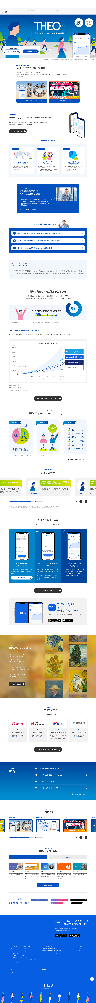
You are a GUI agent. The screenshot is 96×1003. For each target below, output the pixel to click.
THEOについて (14, 946)
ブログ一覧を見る (48, 885)
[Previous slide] (80, 501)
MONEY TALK (24, 962)
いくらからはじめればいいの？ (48, 788)
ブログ (28, 857)
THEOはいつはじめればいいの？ (49, 769)
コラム (22, 953)
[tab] (17, 501)
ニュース (68, 857)
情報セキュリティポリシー (47, 956)
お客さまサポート (14, 962)
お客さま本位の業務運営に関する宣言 (49, 948)
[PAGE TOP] (92, 979)
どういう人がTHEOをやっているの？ (50, 775)
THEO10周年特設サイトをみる (32, 101)
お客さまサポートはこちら (80, 794)
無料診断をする (22, 578)
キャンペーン (13, 959)
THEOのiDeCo (14, 957)
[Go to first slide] (86, 501)
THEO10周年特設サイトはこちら (78, 460)
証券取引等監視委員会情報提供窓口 (49, 953)
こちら (62, 11)
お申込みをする (30, 51)
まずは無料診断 (12, 51)
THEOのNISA (13, 955)
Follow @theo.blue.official (57, 903)
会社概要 (22, 955)
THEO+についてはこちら (48, 750)
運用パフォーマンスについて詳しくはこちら (48, 398)
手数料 (12, 951)
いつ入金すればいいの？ (46, 781)
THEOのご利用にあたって (47, 946)
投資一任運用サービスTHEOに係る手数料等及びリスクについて (51, 951)
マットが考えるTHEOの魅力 (28, 209)
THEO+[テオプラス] (25, 948)
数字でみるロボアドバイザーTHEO (28, 959)
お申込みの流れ (24, 951)
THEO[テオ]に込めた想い (26, 946)
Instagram (59, 899)
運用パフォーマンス (15, 948)
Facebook (39, 899)
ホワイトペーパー (24, 957)
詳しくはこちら (18, 131)
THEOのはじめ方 (14, 953)
